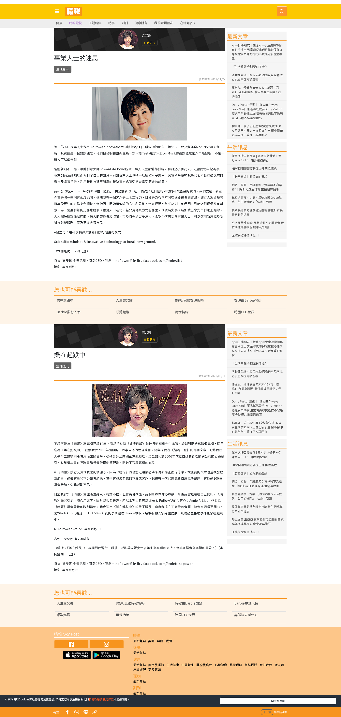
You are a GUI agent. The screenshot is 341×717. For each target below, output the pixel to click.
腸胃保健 (236, 664)
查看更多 (150, 43)
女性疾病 (265, 664)
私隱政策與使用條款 (101, 699)
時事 (111, 23)
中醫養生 (187, 664)
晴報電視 (75, 23)
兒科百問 (251, 664)
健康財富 (141, 23)
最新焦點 (139, 640)
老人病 (279, 664)
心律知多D (187, 23)
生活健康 (172, 664)
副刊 (125, 23)
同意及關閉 (278, 701)
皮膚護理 (139, 669)
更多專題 (154, 669)
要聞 (151, 640)
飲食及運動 (156, 664)
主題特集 (95, 23)
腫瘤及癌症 (204, 664)
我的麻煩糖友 (163, 23)
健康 (59, 23)
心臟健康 (221, 664)
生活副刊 (62, 69)
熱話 (160, 640)
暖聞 (169, 640)
